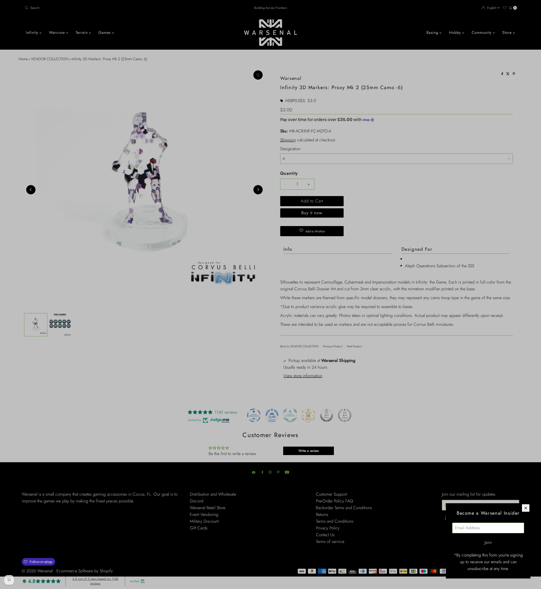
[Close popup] (525, 508)
